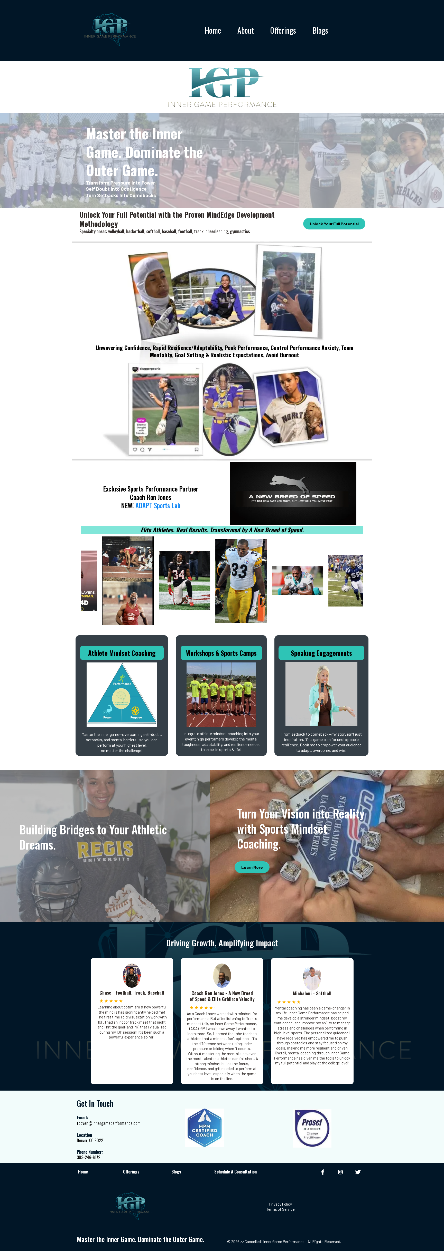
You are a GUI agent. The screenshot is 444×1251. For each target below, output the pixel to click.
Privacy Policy (280, 1204)
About (245, 30)
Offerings (283, 30)
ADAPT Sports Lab (157, 505)
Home (213, 30)
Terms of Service (280, 1209)
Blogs (320, 30)
